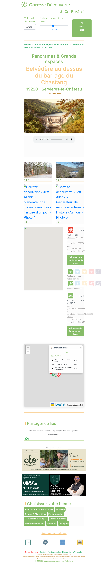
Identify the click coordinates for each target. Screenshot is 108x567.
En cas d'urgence (31, 552)
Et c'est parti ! (82, 28)
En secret (60, 509)
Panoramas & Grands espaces (39, 509)
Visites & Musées (58, 519)
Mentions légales (54, 552)
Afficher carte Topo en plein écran (75, 331)
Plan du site (66, 552)
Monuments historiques (36, 519)
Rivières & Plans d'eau (35, 514)
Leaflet (59, 404)
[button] (58, 374)
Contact (43, 552)
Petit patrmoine (55, 514)
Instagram (63, 523)
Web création (78, 552)
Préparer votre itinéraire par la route (75, 260)
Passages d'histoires (35, 523)
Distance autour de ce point (51, 20)
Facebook (52, 523)
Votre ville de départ (29, 20)
